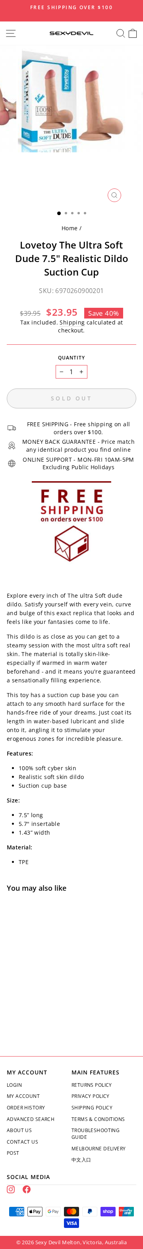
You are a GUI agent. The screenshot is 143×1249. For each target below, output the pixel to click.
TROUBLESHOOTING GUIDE (96, 1133)
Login (14, 1085)
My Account (23, 1096)
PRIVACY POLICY (91, 1096)
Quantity (71, 358)
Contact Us (22, 1141)
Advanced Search (30, 1119)
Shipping (72, 322)
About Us (19, 1130)
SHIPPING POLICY (92, 1107)
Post (13, 1153)
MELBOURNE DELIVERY (99, 1148)
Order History (26, 1107)
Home (70, 228)
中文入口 (81, 1159)
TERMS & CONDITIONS (98, 1119)
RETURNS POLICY (92, 1085)
